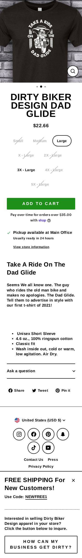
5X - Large (40, 184)
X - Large (26, 155)
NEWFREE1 (36, 497)
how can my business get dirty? (41, 544)
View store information (31, 247)
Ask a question (21, 371)
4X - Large (54, 170)
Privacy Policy (41, 466)
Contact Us (33, 459)
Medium (40, 141)
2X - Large (53, 155)
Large (62, 141)
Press (53, 459)
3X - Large (26, 170)
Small (18, 141)
